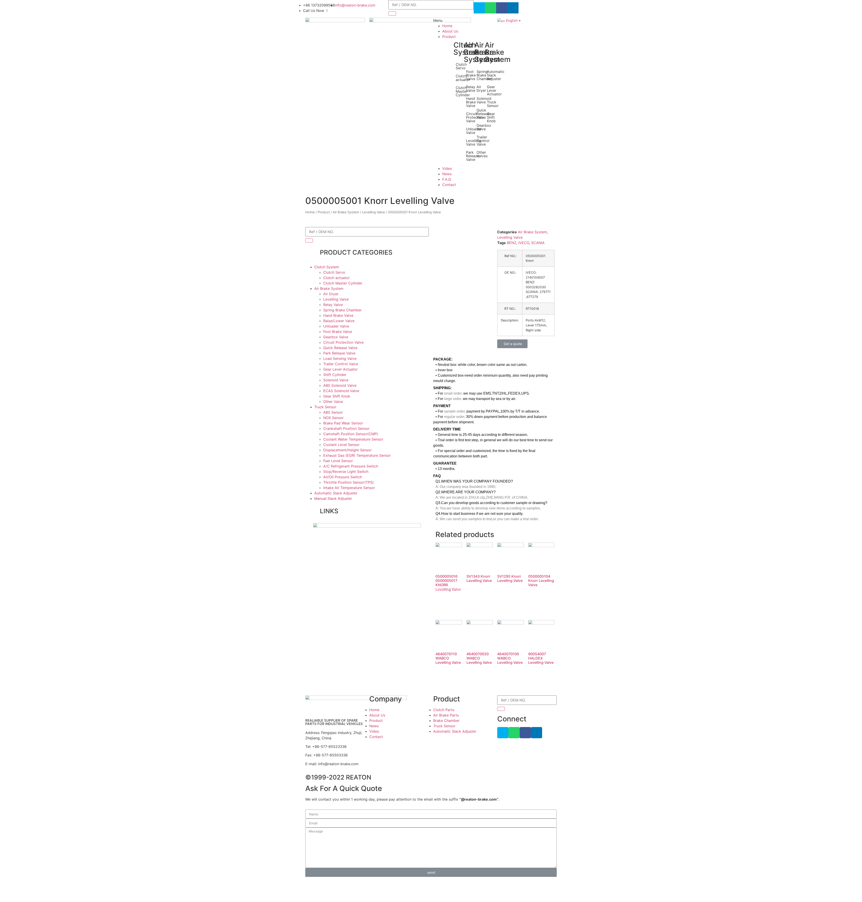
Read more (447, 598)
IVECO (523, 242)
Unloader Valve (336, 326)
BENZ (511, 242)
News (447, 174)
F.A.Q (446, 179)
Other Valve (333, 401)
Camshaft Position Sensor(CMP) (350, 434)
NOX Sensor (333, 417)
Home (447, 26)
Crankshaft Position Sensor (346, 428)
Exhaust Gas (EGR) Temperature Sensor (357, 455)
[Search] (392, 13)
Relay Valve (470, 89)
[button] (512, 343)
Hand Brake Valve (471, 102)
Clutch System (326, 267)
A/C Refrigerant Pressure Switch (350, 466)
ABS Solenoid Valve (339, 385)
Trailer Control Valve (340, 364)
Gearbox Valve (335, 337)
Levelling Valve (373, 212)
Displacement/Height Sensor (347, 450)
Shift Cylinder (334, 374)
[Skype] (479, 7)
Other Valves (482, 154)
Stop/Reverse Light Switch (345, 471)
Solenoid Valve (335, 380)
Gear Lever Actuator (494, 90)
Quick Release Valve (340, 347)
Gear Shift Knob (491, 117)
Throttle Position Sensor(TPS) (348, 482)
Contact (449, 184)
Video (447, 168)
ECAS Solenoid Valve (341, 391)
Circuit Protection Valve (343, 342)
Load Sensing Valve (339, 358)
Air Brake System (346, 212)
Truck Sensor (493, 104)
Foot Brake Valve (471, 75)
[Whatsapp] (490, 7)
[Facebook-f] (525, 732)
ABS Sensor (333, 412)
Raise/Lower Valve (338, 321)
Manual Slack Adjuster (333, 498)
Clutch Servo (461, 66)
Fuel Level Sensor (338, 461)
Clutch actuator (336, 277)
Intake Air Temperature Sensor (349, 487)
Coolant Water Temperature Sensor (353, 439)
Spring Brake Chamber (342, 310)
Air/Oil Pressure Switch (342, 477)
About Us (450, 31)
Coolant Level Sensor (341, 444)
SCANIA (538, 242)
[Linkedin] (536, 732)
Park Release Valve (339, 353)
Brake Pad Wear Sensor (343, 423)
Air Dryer (481, 89)
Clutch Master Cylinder (342, 283)
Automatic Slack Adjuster (335, 493)
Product (449, 36)
